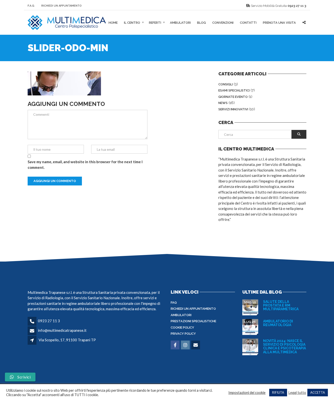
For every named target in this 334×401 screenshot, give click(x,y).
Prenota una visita (279, 22)
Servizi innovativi (233, 109)
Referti (155, 22)
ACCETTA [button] (317, 392)
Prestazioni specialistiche (193, 321)
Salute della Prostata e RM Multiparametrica (281, 305)
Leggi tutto (297, 392)
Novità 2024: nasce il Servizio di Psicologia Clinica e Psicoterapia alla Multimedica (284, 346)
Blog (201, 22)
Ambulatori (180, 22)
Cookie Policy (182, 327)
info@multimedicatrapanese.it (62, 330)
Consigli (225, 84)
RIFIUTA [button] (278, 392)
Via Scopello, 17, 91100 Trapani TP (67, 340)
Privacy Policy (183, 333)
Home (113, 22)
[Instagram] (185, 345)
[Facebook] (175, 345)
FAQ (174, 302)
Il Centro (132, 22)
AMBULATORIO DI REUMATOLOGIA (278, 323)
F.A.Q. (31, 5)
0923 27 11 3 (297, 6)
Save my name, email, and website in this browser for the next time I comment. (85, 165)
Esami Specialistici (234, 90)
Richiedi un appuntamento (193, 308)
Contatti (248, 22)
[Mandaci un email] (196, 345)
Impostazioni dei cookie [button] (247, 392)
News (223, 103)
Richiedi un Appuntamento (61, 5)
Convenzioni (223, 22)
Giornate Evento (233, 97)
